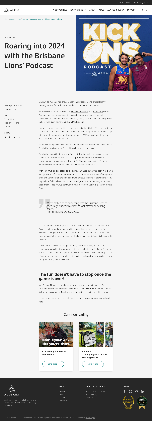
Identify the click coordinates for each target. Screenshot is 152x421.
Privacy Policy (91, 394)
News (101, 10)
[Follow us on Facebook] (126, 391)
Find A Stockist (78, 10)
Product (62, 391)
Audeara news (15, 19)
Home (6, 19)
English (142, 2)
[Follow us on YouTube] (138, 391)
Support (131, 10)
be (135, 2)
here (94, 288)
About (92, 10)
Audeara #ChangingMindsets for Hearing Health (95, 354)
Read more (53, 364)
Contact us (63, 400)
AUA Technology (115, 10)
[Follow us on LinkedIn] (144, 391)
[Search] (142, 10)
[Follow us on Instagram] (132, 391)
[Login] (147, 10)
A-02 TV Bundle (60, 10)
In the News (9, 37)
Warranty (89, 397)
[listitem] (5, 137)
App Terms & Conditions (95, 391)
